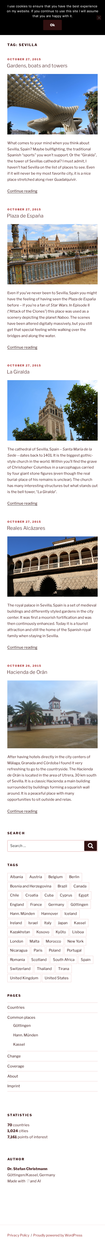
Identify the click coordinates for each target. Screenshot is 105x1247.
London (16, 941)
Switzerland (20, 969)
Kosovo (42, 932)
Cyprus (66, 895)
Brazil (62, 886)
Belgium (55, 877)
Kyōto (61, 932)
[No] (98, 17)
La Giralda (18, 372)
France (36, 904)
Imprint (13, 1086)
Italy (48, 923)
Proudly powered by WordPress (57, 1235)
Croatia (31, 895)
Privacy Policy (18, 1235)
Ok (52, 25)
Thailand (44, 969)
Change (14, 1056)
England (17, 904)
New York (75, 941)
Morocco (53, 941)
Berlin (74, 877)
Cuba (48, 895)
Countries (16, 1007)
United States (57, 978)
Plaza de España (25, 216)
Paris (38, 950)
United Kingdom (24, 978)
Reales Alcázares (26, 528)
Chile (14, 895)
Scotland (39, 959)
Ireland (16, 923)
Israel (33, 923)
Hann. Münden (22, 913)
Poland (55, 950)
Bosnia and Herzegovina (30, 886)
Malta (34, 941)
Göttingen (79, 904)
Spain (86, 959)
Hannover (49, 913)
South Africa (63, 959)
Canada (80, 886)
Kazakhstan (20, 932)
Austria (35, 877)
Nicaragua (18, 950)
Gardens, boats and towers (37, 66)
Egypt (84, 895)
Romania (17, 959)
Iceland (70, 913)
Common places (21, 1017)
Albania (16, 877)
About (12, 1076)
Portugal (74, 950)
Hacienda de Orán (27, 672)
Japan (63, 923)
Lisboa (78, 932)
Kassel (80, 923)
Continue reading (22, 191)
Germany (56, 904)
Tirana (63, 969)
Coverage (15, 1066)
